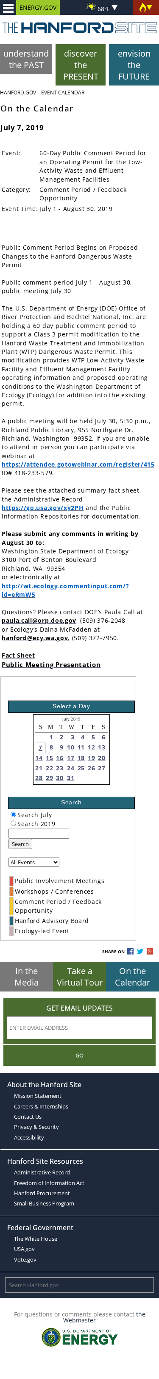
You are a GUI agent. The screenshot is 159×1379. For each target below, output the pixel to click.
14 (38, 758)
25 (81, 768)
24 (70, 768)
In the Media (26, 976)
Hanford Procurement (42, 1193)
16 (59, 758)
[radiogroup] (13, 814)
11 (81, 747)
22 (49, 768)
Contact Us (28, 1116)
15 (49, 758)
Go (79, 1055)
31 (70, 778)
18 (81, 758)
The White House (35, 1238)
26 (91, 768)
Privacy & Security (36, 1127)
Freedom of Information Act (49, 1183)
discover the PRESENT (80, 65)
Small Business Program (44, 1203)
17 (70, 758)
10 (70, 747)
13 (101, 747)
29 (49, 778)
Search (20, 844)
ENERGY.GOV (38, 7)
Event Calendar (62, 92)
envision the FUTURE (134, 65)
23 (59, 768)
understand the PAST (26, 59)
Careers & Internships (41, 1106)
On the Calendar (132, 976)
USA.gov (24, 1249)
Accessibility (29, 1137)
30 (59, 778)
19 (91, 758)
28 (38, 778)
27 (101, 768)
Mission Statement (37, 1096)
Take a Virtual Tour (80, 976)
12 (91, 747)
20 (101, 758)
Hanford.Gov (18, 92)
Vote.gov (25, 1259)
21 (38, 768)
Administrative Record (42, 1172)
